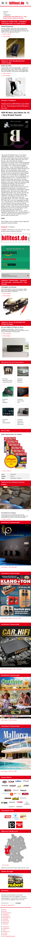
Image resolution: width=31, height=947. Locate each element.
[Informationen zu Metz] (25, 794)
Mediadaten (6, 928)
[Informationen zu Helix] (23, 791)
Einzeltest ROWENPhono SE (20, 380)
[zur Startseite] (16, 3)
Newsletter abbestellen (7, 905)
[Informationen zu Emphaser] (12, 786)
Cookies (5, 933)
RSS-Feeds (6, 921)
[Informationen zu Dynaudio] (5, 786)
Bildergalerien (7, 917)
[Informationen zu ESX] (19, 786)
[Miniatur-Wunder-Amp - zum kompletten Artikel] (15, 48)
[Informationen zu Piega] (23, 798)
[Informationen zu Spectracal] (12, 802)
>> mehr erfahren (6, 471)
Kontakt (5, 934)
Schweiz (6, 865)
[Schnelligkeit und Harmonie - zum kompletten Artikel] (15, 308)
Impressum (6, 926)
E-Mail (12, 476)
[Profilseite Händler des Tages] (15, 881)
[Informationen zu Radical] (4, 803)
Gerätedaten (6, 916)
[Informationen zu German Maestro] (8, 791)
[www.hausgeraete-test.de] (15, 819)
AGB (4, 930)
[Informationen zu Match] (17, 793)
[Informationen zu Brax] (26, 781)
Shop (4, 909)
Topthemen (6, 922)
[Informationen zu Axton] (18, 781)
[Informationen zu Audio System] (11, 782)
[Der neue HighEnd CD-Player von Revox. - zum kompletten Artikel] (15, 348)
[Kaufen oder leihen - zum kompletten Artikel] (15, 88)
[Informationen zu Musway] (8, 798)
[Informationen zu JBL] (11, 794)
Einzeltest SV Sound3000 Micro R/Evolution (20, 422)
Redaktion (6, 914)
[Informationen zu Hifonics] (5, 794)
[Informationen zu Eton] (26, 786)
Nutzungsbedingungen (9, 936)
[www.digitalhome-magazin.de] (8, 819)
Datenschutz (6, 931)
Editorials (5, 924)
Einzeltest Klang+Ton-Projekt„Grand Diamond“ (7, 380)
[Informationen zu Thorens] (20, 802)
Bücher (5, 911)
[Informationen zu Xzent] (11, 807)
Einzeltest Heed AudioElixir (20, 400)
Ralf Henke (13, 474)
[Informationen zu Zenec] (19, 807)
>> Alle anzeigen (5, 36)
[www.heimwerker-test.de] (23, 819)
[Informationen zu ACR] (4, 782)
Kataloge (5, 919)
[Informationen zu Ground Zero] (15, 790)
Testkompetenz (7, 913)
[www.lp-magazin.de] (11, 827)
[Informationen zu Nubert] (15, 799)
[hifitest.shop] (19, 827)
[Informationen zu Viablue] (27, 803)
